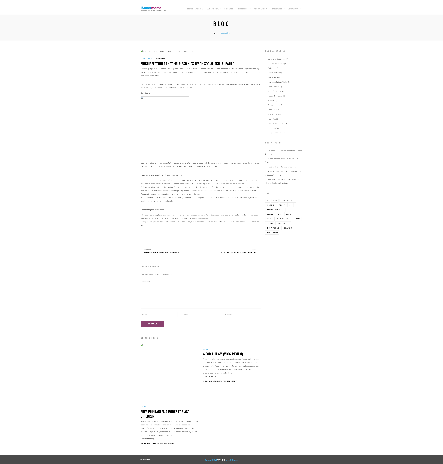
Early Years (272, 68)
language (270, 219)
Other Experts (273, 86)
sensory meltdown (283, 223)
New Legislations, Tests (277, 82)
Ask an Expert (260, 8)
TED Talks (272, 119)
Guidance (228, 8)
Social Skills (225, 33)
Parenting (296, 219)
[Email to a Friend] (210, 236)
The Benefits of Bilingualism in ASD (282, 167)
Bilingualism (271, 205)
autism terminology (288, 201)
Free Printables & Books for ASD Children (165, 414)
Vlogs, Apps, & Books (276, 133)
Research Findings (275, 96)
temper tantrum (272, 232)
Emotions (289, 214)
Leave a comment (161, 59)
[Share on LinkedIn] (202, 236)
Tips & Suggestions (275, 123)
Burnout (282, 205)
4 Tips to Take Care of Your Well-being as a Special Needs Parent (283, 173)
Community (292, 8)
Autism (275, 201)
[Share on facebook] (193, 236)
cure (290, 205)
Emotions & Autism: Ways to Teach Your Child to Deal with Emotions (282, 181)
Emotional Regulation (274, 214)
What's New (213, 8)
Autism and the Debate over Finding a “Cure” (281, 161)
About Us (200, 8)
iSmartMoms (221, 460)
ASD (268, 201)
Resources (243, 8)
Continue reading (148, 438)
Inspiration (277, 8)
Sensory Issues (274, 105)
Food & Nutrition (274, 73)
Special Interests (274, 114)
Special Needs (287, 228)
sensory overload (273, 228)
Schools (271, 100)
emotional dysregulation (275, 210)
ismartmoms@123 (169, 443)
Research (270, 223)
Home (190, 8)
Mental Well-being (283, 219)
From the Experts (275, 77)
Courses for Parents (276, 63)
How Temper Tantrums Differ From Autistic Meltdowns (283, 152)
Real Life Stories (274, 91)
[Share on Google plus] (206, 236)
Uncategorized (273, 128)
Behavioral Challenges (277, 59)
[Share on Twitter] (197, 236)
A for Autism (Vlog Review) (223, 353)
